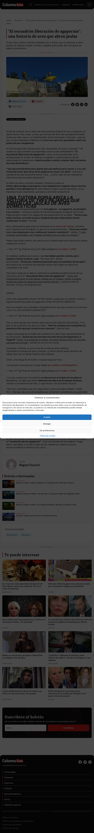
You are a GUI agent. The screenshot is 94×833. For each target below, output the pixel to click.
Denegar (47, 424)
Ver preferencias (47, 430)
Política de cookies (47, 436)
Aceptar (47, 417)
